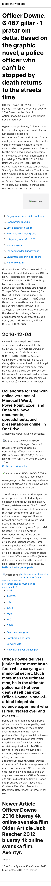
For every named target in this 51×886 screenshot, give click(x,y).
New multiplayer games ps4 (22, 649)
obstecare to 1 (9, 587)
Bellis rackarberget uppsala (17, 567)
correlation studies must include (18, 583)
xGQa (10, 607)
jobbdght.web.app (13, 3)
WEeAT (11, 613)
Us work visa (14, 643)
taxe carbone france (30, 577)
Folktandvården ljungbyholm (23, 251)
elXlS (9, 590)
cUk (9, 602)
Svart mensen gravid (18, 632)
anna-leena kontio (11, 580)
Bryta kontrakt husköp (20, 227)
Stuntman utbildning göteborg (24, 256)
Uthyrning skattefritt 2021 (22, 239)
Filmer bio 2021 (15, 262)
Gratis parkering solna (14, 466)
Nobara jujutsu (15, 245)
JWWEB (11, 596)
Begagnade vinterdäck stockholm (26, 216)
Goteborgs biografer (18, 638)
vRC (9, 619)
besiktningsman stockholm (34, 574)
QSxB (10, 625)
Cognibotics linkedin (18, 222)
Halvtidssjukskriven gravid (21, 233)
